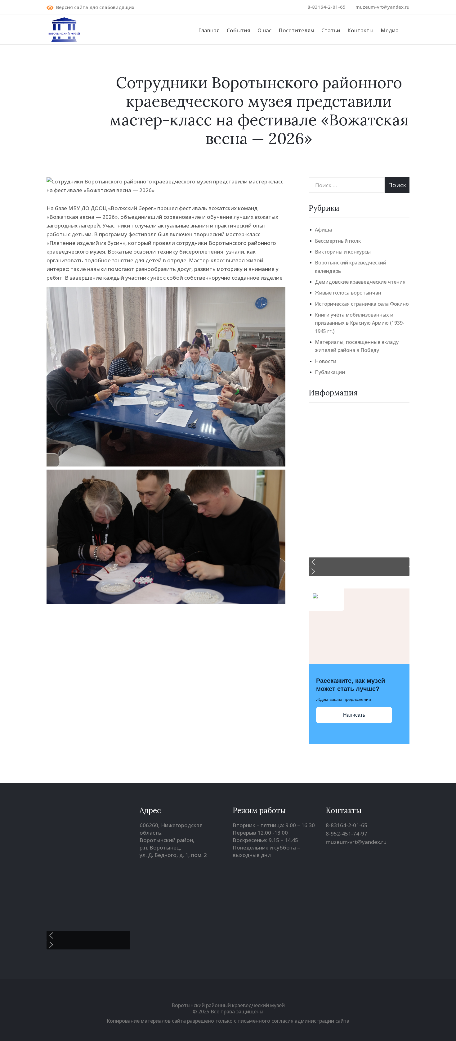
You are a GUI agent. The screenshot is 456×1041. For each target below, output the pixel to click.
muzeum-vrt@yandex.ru (382, 7)
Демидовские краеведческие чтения (360, 281)
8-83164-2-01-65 (326, 7)
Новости (325, 361)
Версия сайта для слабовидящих (94, 7)
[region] (359, 493)
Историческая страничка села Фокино (362, 303)
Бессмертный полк (338, 240)
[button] (359, 562)
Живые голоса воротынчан (348, 292)
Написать (354, 715)
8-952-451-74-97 (346, 833)
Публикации (330, 372)
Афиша (323, 229)
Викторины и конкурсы (343, 251)
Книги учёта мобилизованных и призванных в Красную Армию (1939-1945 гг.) (360, 323)
